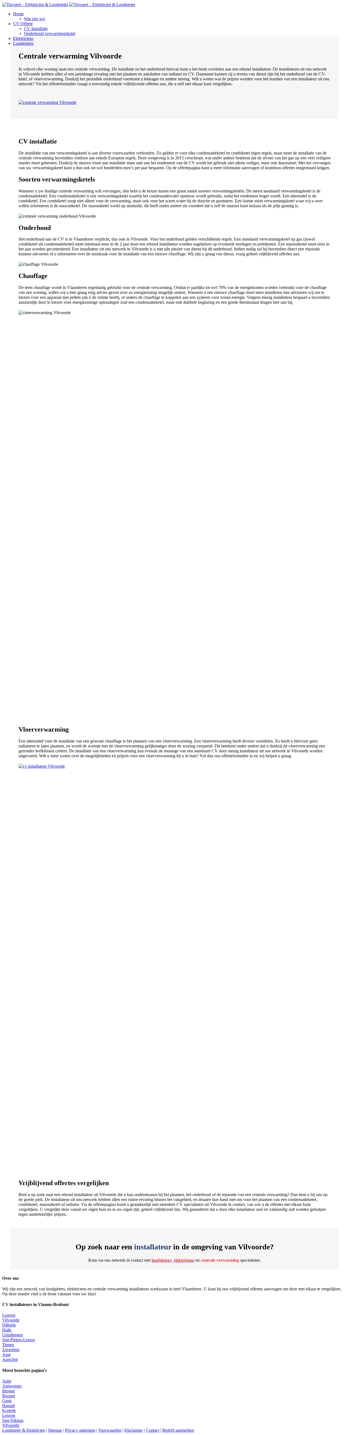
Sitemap (55, 1430)
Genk (7, 1400)
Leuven (8, 1315)
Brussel (8, 1395)
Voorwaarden (109, 1430)
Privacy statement (80, 1430)
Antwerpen (12, 1386)
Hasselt (8, 1405)
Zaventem (10, 1349)
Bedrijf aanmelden (178, 1430)
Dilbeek (9, 1325)
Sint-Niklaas (12, 1420)
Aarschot (10, 1359)
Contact (152, 1430)
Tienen (8, 1344)
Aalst (6, 1381)
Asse (6, 1354)
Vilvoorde (10, 1320)
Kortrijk (9, 1410)
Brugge (8, 1391)
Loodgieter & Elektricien (23, 1430)
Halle (6, 1330)
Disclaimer (133, 1430)
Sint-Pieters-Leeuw (18, 1339)
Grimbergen (12, 1334)
